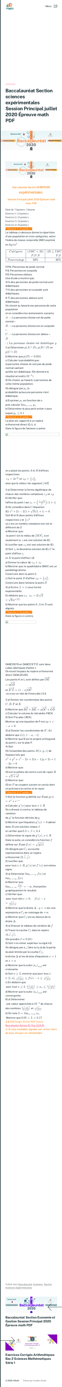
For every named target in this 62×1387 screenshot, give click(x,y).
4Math (16, 1380)
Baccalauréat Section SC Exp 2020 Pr (24, 1025)
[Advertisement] (31, 51)
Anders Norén (39, 1380)
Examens (38, 1284)
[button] (51, 6)
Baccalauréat (25, 1284)
